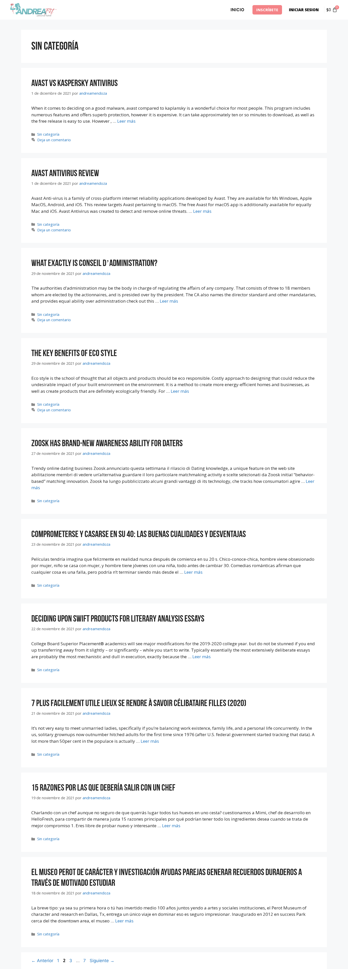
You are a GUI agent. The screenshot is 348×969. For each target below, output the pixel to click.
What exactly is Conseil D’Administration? (94, 263)
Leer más (126, 121)
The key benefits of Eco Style (74, 353)
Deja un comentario (54, 139)
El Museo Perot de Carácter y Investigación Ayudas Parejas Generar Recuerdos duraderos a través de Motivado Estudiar (166, 878)
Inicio (238, 9)
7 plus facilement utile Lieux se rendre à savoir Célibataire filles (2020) (138, 703)
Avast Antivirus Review (65, 173)
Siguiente (102, 960)
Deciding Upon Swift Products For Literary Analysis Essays (117, 618)
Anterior (42, 960)
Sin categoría (48, 134)
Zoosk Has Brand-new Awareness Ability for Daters (107, 443)
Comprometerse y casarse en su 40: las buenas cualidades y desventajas (138, 534)
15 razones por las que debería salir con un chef (103, 787)
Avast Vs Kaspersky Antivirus (74, 83)
